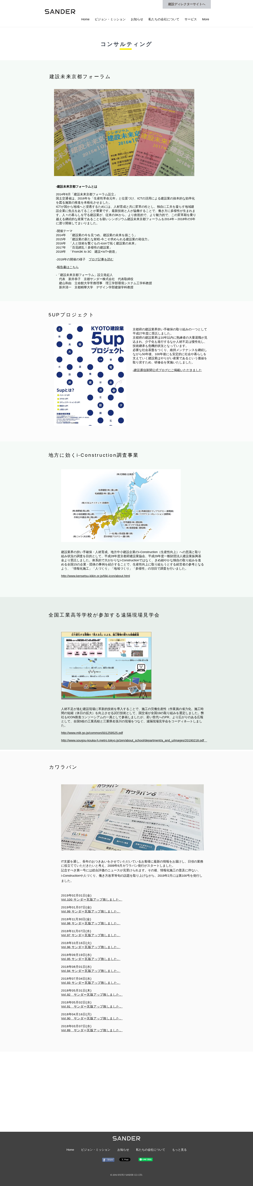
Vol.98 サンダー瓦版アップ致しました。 (90, 923)
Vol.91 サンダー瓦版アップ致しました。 (92, 1006)
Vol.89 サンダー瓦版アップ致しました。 (92, 1030)
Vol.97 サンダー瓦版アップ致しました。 (90, 935)
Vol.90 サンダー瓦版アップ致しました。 (92, 1018)
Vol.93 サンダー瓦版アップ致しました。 (90, 982)
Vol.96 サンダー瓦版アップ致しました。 (90, 947)
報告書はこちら (68, 267)
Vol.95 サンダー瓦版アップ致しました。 (90, 959)
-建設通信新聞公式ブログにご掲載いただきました (167, 370)
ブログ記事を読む (101, 259)
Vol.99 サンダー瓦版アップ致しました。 (90, 911)
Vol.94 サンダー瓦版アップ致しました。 (90, 971)
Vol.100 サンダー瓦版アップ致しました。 (91, 899)
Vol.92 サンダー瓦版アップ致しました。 (92, 994)
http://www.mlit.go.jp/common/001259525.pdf (92, 733)
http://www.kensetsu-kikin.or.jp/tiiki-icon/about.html (95, 576)
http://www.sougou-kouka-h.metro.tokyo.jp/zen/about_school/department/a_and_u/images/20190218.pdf (134, 740)
